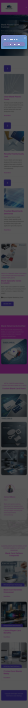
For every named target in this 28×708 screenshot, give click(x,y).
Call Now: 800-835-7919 (14, 44)
